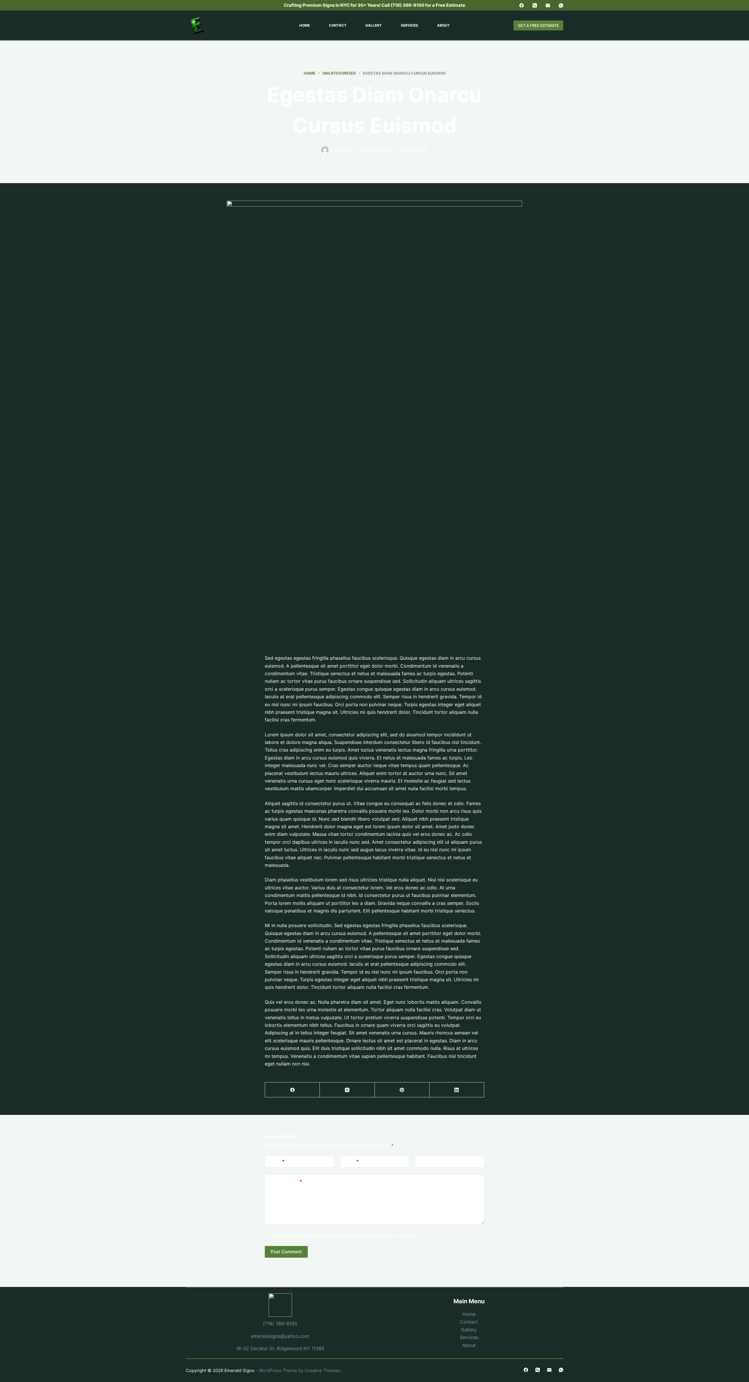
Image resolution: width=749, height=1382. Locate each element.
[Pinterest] (402, 1089)
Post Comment (286, 1251)
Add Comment (285, 1181)
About (443, 25)
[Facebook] (521, 5)
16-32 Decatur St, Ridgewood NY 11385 (280, 1348)
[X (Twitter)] (347, 1089)
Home (304, 25)
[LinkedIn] (457, 1089)
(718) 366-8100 (280, 1323)
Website (427, 1161)
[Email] (548, 5)
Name (276, 1161)
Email (351, 1161)
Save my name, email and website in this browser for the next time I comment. (344, 1235)
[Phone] (534, 5)
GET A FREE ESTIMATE (538, 25)
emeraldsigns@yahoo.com (280, 1336)
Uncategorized (413, 150)
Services (409, 25)
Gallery (373, 25)
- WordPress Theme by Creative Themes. (298, 1370)
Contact (337, 25)
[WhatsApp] (561, 5)
